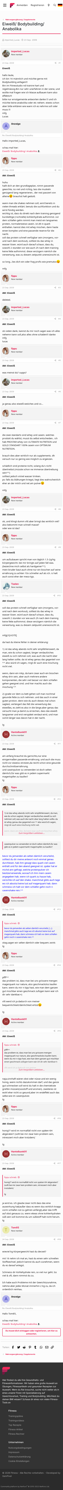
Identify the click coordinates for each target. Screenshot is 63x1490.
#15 (59, 1031)
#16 (59, 1118)
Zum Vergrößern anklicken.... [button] (32, 833)
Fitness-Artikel (15, 1429)
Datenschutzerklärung (19, 1456)
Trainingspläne (15, 1416)
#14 (59, 965)
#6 (59, 391)
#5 (59, 360)
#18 (59, 1239)
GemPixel (7, 1476)
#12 (59, 799)
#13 (59, 909)
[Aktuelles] (49, 5)
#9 (59, 547)
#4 (59, 319)
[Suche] (55, 5)
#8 (59, 509)
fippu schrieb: (10, 923)
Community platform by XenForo (25, 1486)
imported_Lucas (12, 40)
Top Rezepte (14, 1425)
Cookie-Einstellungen (18, 1461)
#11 (59, 744)
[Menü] (4, 5)
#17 (59, 1163)
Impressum (13, 1452)
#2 (59, 170)
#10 (59, 595)
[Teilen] (55, 63)
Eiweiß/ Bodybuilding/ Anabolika (19, 151)
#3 (59, 287)
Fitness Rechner (16, 1434)
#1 (60, 63)
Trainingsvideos (16, 1420)
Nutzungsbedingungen (19, 1447)
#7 (59, 423)
